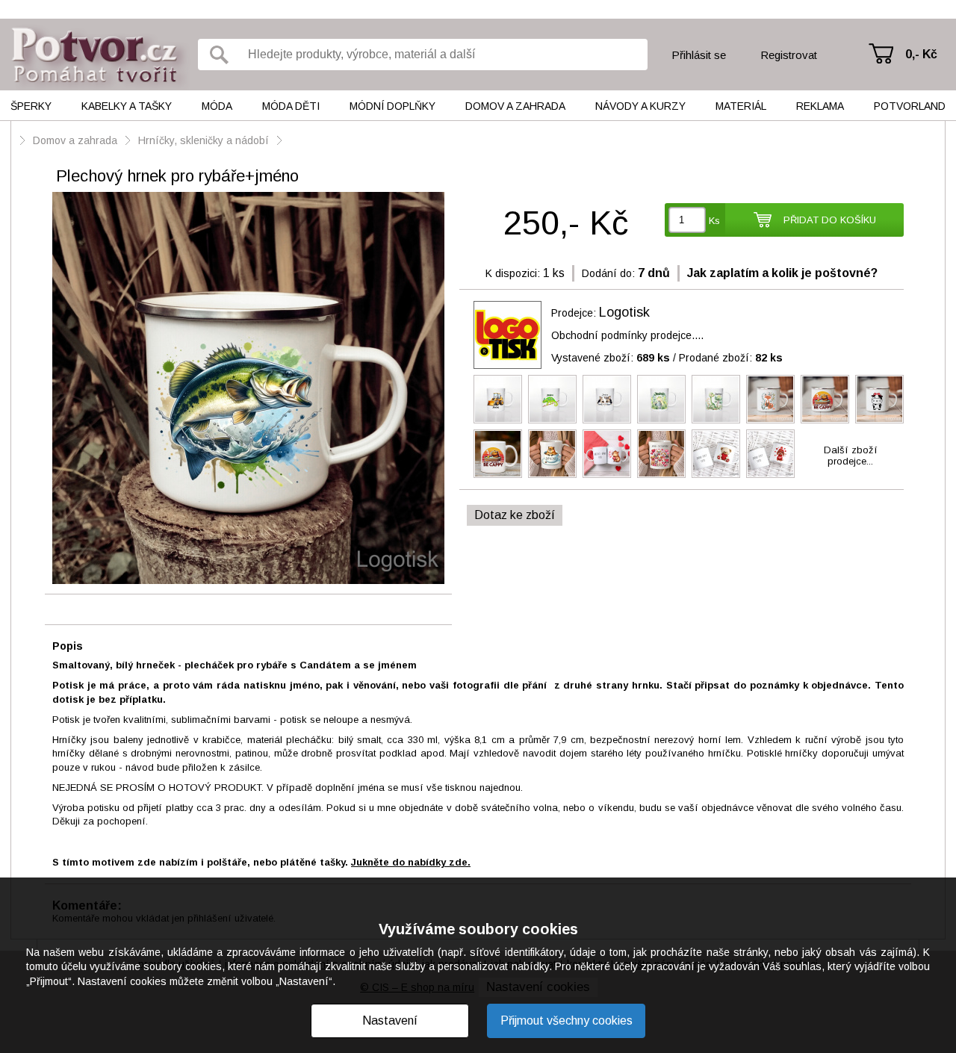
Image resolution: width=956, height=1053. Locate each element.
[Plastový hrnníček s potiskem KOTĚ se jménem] (607, 399)
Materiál (741, 106)
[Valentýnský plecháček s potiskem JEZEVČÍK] (770, 453)
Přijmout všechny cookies (566, 1020)
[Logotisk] (507, 335)
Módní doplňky (392, 106)
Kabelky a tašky (126, 106)
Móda (217, 106)
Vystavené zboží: (610, 358)
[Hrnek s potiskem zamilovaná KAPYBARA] (607, 453)
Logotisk (624, 312)
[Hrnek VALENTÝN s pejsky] (661, 453)
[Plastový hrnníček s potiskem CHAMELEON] (552, 399)
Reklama (820, 106)
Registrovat (788, 55)
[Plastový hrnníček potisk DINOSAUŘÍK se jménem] (716, 399)
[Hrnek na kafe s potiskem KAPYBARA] (552, 453)
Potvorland (910, 106)
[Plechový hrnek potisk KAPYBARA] (825, 399)
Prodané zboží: (731, 358)
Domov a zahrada (515, 106)
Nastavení (390, 1020)
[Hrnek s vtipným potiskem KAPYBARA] (498, 453)
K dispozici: (512, 273)
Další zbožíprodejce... (851, 455)
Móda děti (291, 106)
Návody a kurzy (640, 106)
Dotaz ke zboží (514, 515)
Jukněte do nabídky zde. (411, 862)
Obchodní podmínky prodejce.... (627, 335)
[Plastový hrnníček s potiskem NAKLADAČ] (498, 399)
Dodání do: (608, 273)
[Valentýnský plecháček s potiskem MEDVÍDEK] (879, 399)
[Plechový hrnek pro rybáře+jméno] (248, 389)
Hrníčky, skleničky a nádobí (203, 140)
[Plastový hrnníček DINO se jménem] (661, 399)
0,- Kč (921, 54)
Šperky (31, 106)
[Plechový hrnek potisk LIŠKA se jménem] (770, 399)
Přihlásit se (698, 55)
